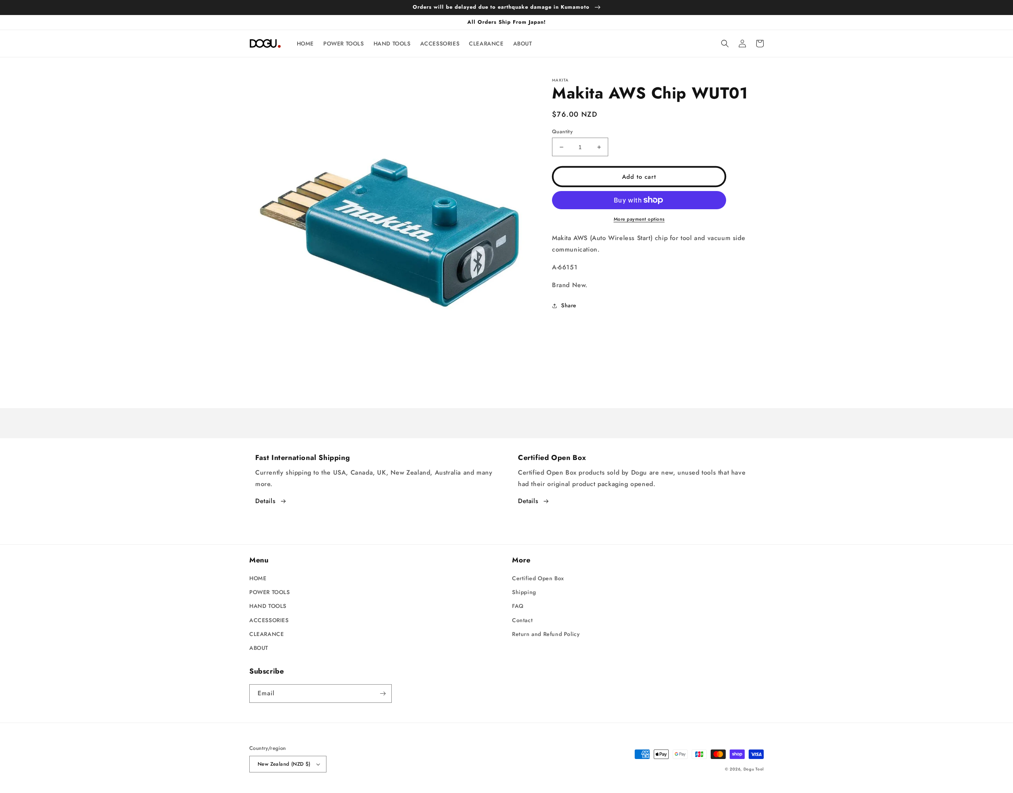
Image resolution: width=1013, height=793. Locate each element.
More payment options (639, 219)
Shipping (524, 592)
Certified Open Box (538, 578)
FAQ (518, 606)
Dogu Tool (754, 769)
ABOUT (258, 648)
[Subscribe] (382, 693)
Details (265, 500)
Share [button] (569, 305)
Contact (522, 620)
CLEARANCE (266, 634)
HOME (257, 578)
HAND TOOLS (267, 606)
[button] (725, 43)
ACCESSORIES (269, 620)
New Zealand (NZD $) (284, 764)
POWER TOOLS (269, 592)
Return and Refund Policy (546, 634)
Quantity (562, 131)
